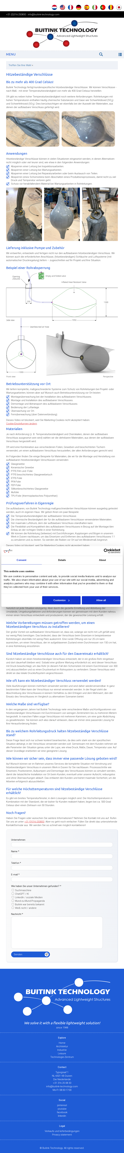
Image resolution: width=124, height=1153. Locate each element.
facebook (62, 1112)
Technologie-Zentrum (62, 1057)
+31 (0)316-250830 (16, 14)
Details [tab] (62, 560)
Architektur (62, 1046)
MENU (11, 54)
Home (62, 1042)
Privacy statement (62, 1134)
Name (15, 851)
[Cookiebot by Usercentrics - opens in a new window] (106, 551)
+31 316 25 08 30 (62, 1082)
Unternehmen (18, 839)
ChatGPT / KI (22, 893)
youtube (62, 1108)
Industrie (62, 1050)
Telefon (16, 863)
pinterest (62, 1105)
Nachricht (17, 914)
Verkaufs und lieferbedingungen (62, 1131)
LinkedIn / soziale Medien (29, 897)
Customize (59, 600)
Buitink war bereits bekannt (29, 904)
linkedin (62, 1115)
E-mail (15, 874)
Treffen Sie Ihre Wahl (21, 65)
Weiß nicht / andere (25, 908)
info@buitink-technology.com (43, 14)
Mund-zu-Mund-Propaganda (30, 900)
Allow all (101, 600)
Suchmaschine (23, 890)
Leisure (62, 1053)
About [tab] (102, 560)
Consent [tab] (21, 560)
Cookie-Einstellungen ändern (21, 423)
